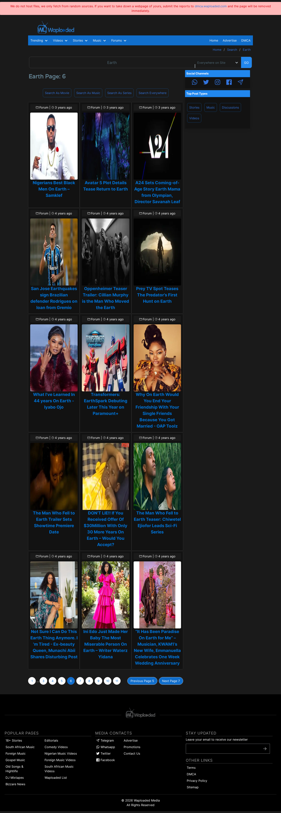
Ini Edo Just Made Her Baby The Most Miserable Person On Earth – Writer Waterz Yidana (105, 644)
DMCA (246, 40)
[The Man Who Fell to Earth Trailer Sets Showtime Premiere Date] (54, 476)
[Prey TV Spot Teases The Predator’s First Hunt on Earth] (157, 251)
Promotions (132, 747)
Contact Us (132, 753)
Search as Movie (57, 93)
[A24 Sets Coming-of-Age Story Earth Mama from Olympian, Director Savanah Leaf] (157, 146)
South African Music (20, 747)
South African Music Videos (59, 769)
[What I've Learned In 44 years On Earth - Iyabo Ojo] (54, 357)
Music (210, 107)
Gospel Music (15, 760)
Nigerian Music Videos (61, 753)
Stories (194, 107)
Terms (191, 768)
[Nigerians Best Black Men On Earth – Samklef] (54, 146)
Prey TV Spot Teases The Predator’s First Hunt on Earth (157, 295)
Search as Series (119, 93)
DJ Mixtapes (15, 777)
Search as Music (88, 93)
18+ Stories (14, 740)
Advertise (131, 740)
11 (116, 681)
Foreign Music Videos (60, 760)
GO (246, 63)
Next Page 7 (171, 681)
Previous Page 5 (142, 681)
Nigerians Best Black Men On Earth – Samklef (54, 189)
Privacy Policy (197, 781)
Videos (194, 118)
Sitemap (193, 787)
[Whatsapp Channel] (194, 83)
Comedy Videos (56, 747)
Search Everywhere (152, 93)
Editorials (51, 740)
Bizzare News (15, 784)
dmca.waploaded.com (211, 6)
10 (107, 681)
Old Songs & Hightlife (14, 769)
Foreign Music (16, 753)
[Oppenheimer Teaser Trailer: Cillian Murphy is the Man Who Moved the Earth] (105, 251)
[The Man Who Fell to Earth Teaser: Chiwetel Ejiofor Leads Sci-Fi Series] (157, 476)
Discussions (230, 107)
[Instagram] (217, 83)
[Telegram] (240, 83)
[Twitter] (206, 83)
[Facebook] (229, 83)
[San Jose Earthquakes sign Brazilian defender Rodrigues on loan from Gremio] (54, 251)
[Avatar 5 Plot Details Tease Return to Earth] (105, 146)
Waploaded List (56, 777)
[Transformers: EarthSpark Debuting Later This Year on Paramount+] (105, 357)
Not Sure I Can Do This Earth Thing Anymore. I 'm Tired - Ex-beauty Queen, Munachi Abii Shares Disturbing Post (54, 644)
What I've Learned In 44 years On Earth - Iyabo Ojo (54, 401)
